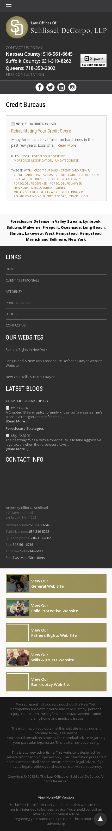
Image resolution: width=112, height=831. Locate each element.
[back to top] (100, 819)
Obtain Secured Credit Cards (36, 192)
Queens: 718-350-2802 (30, 68)
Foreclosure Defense (48, 156)
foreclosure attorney (63, 179)
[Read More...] (17, 421)
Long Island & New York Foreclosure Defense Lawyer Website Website (54, 363)
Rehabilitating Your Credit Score (41, 131)
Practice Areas (19, 302)
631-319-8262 (39, 531)
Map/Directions (32, 557)
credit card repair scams (33, 175)
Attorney (14, 291)
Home (10, 269)
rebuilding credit (75, 192)
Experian (35, 179)
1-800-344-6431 (31, 551)
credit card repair (75, 170)
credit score (66, 175)
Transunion (78, 196)
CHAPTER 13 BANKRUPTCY (27, 400)
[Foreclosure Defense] (56, 27)
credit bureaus (46, 170)
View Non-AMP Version (56, 797)
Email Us (13, 557)
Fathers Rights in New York (26, 349)
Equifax (20, 179)
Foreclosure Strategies (25, 428)
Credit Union (89, 175)
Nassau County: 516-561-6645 (39, 54)
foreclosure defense (30, 183)
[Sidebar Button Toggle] (8, 7)
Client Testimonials (23, 280)
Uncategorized (67, 160)
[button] (8, 7)
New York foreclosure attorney (39, 188)
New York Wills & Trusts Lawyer (30, 376)
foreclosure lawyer (66, 183)
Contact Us (16, 325)
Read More (67, 145)
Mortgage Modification (33, 160)
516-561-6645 (40, 525)
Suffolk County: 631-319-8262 (38, 61)
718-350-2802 (40, 538)
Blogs (11, 314)
